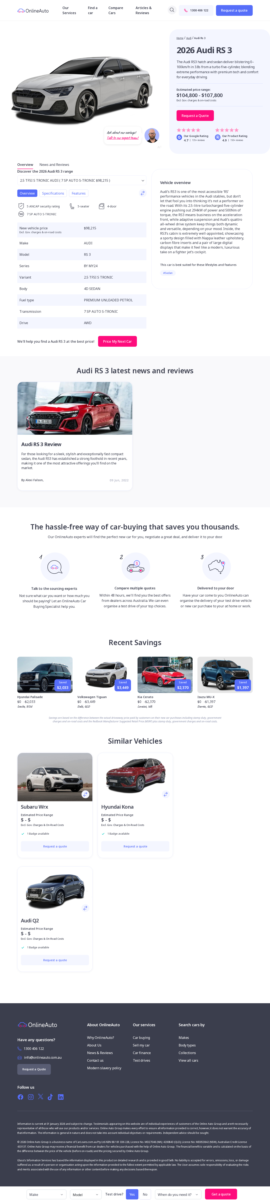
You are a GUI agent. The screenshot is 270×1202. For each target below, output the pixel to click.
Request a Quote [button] (195, 115)
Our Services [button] (69, 10)
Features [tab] (79, 193)
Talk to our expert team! (123, 138)
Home (180, 38)
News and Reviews (54, 164)
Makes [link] (184, 1037)
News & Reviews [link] (100, 1052)
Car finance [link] (142, 1052)
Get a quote (221, 1194)
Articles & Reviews (144, 10)
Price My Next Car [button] (117, 341)
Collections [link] (187, 1052)
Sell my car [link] (141, 1045)
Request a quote (234, 10)
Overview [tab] (27, 193)
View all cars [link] (188, 1060)
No (145, 1194)
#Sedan (168, 273)
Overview (25, 164)
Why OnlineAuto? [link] (100, 1037)
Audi (189, 38)
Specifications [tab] (53, 193)
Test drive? (114, 1194)
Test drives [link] (141, 1060)
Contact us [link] (95, 1060)
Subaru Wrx (34, 806)
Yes (132, 1194)
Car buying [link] (141, 1037)
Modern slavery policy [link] (104, 1068)
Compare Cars (115, 10)
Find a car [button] (92, 10)
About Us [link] (94, 1045)
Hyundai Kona (117, 806)
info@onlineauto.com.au (43, 1057)
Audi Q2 (30, 920)
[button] (241, 1192)
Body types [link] (187, 1045)
